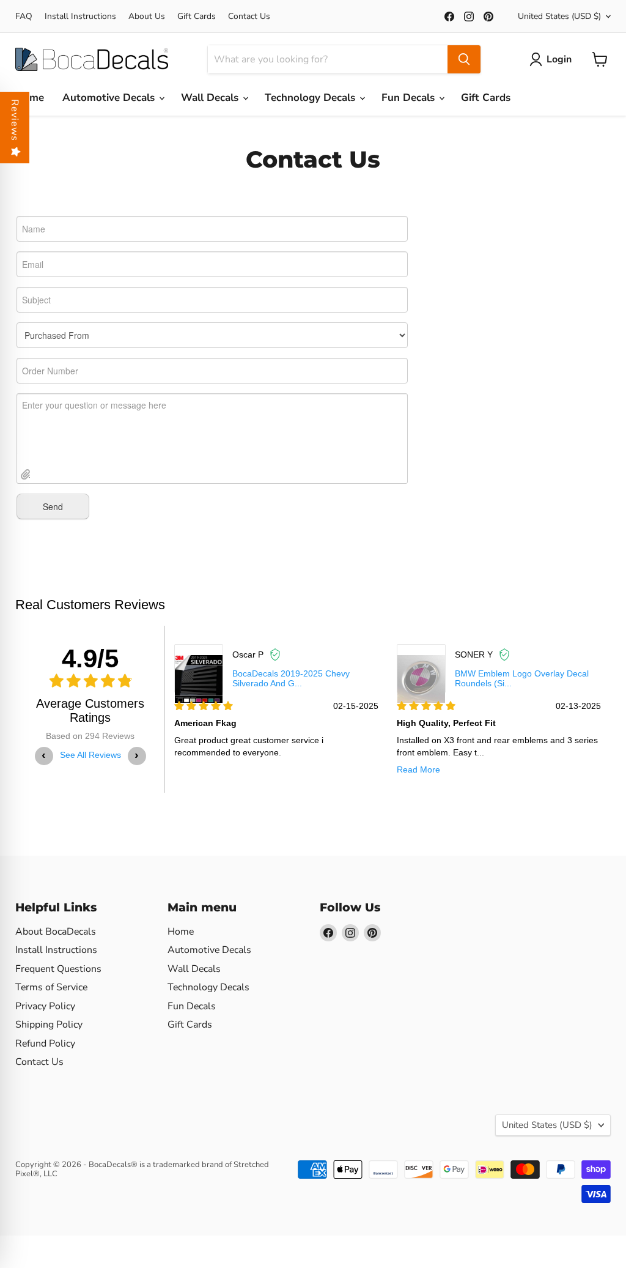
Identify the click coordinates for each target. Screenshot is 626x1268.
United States (559, 16)
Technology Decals (311, 98)
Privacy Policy (45, 1006)
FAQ (23, 16)
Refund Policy (45, 1043)
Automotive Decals (110, 98)
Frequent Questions (58, 969)
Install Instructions (80, 16)
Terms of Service (51, 987)
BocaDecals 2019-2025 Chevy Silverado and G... (291, 678)
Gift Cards (196, 16)
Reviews (14, 120)
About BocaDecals (55, 931)
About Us (146, 16)
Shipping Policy (49, 1024)
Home (29, 98)
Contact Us (249, 16)
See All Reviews (90, 755)
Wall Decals (211, 98)
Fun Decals (409, 98)
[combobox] (327, 59)
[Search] (464, 59)
